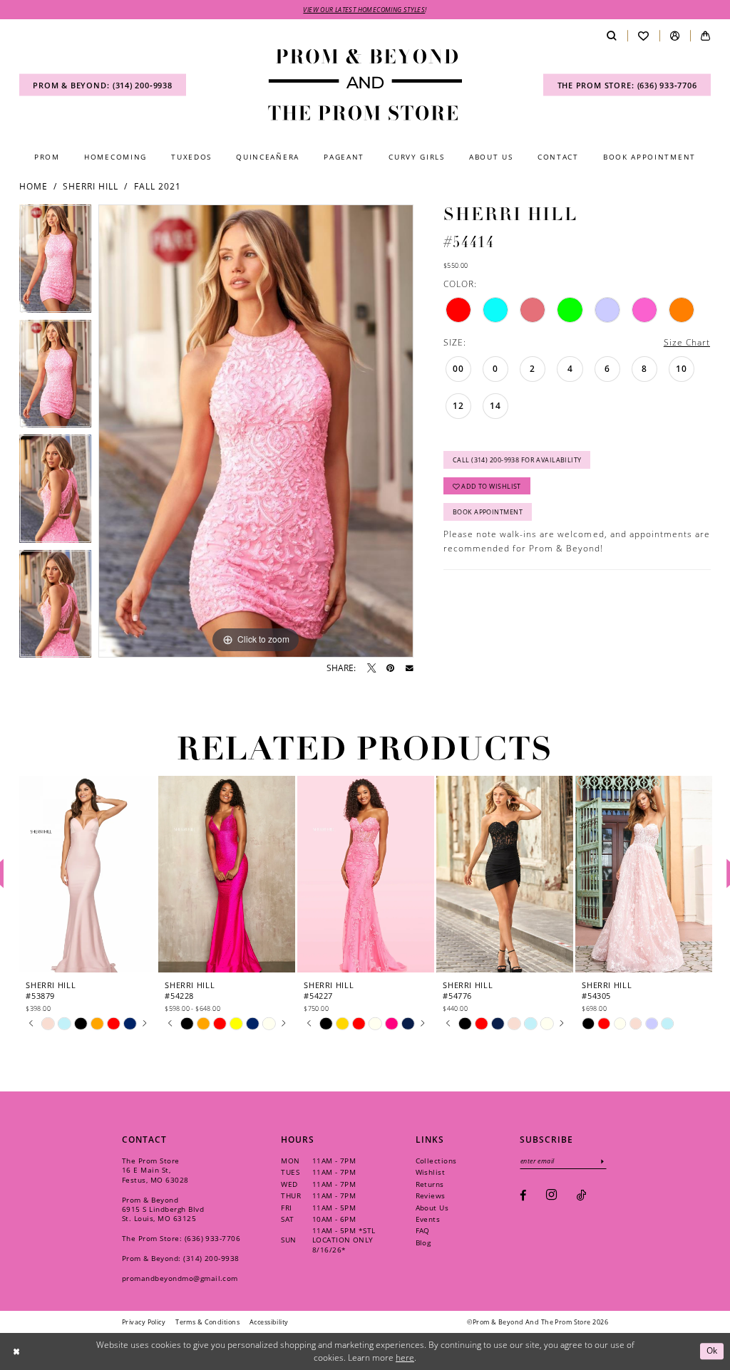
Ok (712, 1351)
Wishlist (431, 1172)
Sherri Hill (90, 186)
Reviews (431, 1195)
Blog (423, 1242)
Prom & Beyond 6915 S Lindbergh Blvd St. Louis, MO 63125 (163, 1209)
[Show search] (611, 36)
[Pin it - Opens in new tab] (390, 668)
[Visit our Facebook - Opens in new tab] (523, 1195)
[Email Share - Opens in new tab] (409, 669)
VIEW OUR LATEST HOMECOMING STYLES (364, 9)
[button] (674, 36)
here (405, 1357)
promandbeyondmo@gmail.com (180, 1278)
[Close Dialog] (16, 1351)
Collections (436, 1161)
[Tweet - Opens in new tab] (371, 668)
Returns (430, 1184)
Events (428, 1219)
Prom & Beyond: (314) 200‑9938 (181, 1258)
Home (33, 186)
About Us (432, 1208)
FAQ (423, 1230)
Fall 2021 (157, 186)
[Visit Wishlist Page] (643, 36)
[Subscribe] (603, 1160)
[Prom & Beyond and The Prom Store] (365, 84)
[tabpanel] (55, 262)
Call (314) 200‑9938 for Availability (517, 460)
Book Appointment (488, 512)
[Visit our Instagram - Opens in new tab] (551, 1195)
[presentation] (87, 874)
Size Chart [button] (687, 342)
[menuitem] (102, 85)
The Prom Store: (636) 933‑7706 (181, 1238)
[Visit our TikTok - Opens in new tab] (581, 1195)
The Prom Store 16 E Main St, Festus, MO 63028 (155, 1170)
